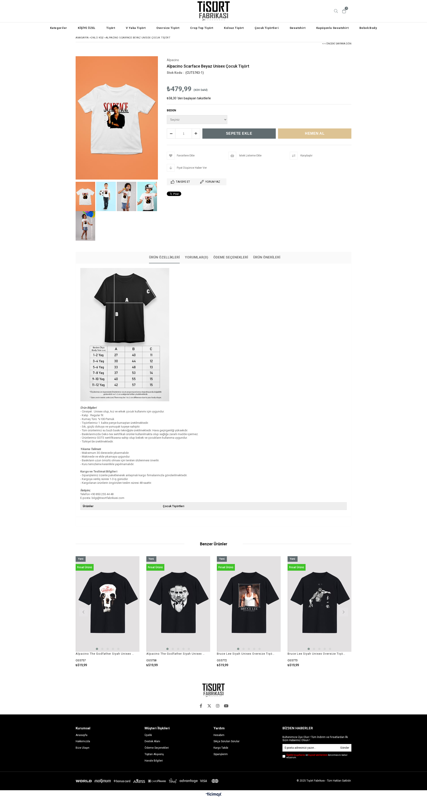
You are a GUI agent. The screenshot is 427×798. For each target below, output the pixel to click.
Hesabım (219, 735)
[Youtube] (226, 706)
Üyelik (148, 735)
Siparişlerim (221, 754)
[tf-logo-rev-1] (213, 690)
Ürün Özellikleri (164, 257)
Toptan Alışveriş (154, 754)
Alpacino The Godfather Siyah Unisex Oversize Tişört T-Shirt (105, 653)
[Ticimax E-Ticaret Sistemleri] (214, 794)
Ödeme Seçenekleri (230, 257)
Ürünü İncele (123, 611)
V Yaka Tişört (135, 28)
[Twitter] (209, 706)
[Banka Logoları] (148, 781)
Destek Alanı (152, 741)
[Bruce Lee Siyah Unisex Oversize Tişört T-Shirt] (249, 604)
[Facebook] (201, 706)
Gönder (344, 747)
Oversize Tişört (167, 28)
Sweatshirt (297, 28)
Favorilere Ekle (107, 611)
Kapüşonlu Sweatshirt (332, 28)
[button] (97, 649)
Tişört (110, 28)
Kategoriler (58, 28)
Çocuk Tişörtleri (267, 28)
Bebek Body (368, 28)
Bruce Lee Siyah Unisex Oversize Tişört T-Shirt (246, 653)
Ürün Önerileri (266, 257)
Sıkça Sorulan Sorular (227, 741)
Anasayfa (81, 735)
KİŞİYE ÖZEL (86, 28)
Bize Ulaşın (82, 747)
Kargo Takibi (221, 747)
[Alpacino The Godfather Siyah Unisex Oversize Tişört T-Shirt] (108, 604)
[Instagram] (218, 706)
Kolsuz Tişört (234, 28)
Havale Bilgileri (154, 760)
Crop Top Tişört (201, 28)
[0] (344, 11)
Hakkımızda (83, 741)
